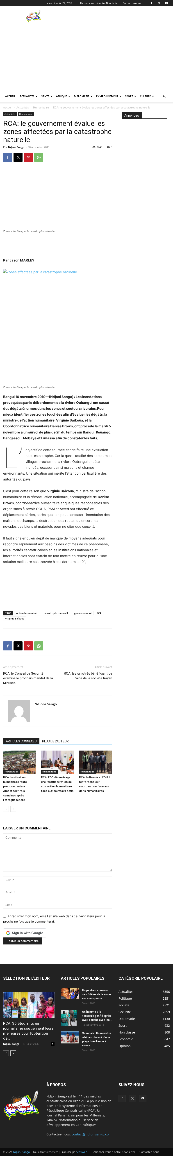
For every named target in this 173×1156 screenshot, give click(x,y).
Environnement (107, 96)
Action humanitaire (27, 613)
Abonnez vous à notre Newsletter (99, 3)
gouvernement (83, 613)
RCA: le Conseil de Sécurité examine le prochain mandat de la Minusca (28, 678)
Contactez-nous (132, 3)
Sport (129, 96)
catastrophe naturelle (56, 613)
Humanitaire (41, 107)
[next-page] (13, 809)
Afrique (61, 96)
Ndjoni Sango (16, 147)
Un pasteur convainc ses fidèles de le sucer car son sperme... (96, 994)
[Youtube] (166, 3)
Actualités (27, 96)
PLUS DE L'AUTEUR (55, 741)
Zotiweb (82, 1152)
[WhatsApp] (38, 157)
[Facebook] (151, 3)
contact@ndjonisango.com (92, 1134)
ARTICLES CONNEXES (21, 741)
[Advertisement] (117, 16)
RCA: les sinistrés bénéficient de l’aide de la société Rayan (88, 675)
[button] (164, 96)
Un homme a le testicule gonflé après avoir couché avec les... (97, 1016)
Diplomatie (81, 96)
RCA (99, 613)
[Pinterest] (28, 157)
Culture (145, 96)
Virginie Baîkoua (14, 618)
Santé (45, 96)
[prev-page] (6, 809)
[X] (159, 3)
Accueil (10, 96)
